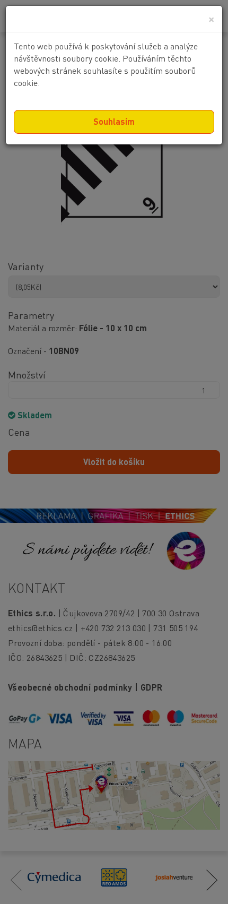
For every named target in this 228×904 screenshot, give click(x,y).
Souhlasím (114, 121)
